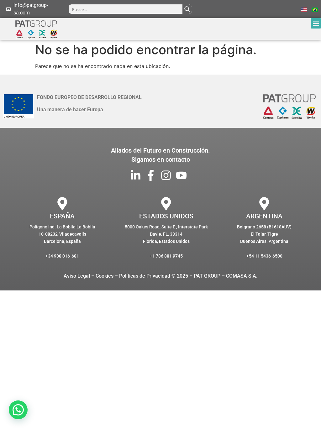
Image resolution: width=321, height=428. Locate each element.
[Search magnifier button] (187, 9)
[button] (316, 23)
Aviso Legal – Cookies (88, 276)
